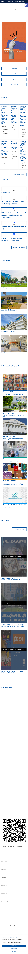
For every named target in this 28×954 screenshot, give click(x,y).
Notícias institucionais (14, 130)
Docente (14, 74)
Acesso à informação (19, 1)
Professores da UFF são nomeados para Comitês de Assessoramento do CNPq (4, 148)
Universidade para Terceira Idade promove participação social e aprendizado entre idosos (4, 115)
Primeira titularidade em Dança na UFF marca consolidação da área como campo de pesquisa (14, 114)
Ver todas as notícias (19, 174)
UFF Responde (14, 156)
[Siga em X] (11, 930)
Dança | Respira (6, 192)
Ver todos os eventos (19, 247)
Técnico (14, 79)
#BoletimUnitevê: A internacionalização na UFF (10, 579)
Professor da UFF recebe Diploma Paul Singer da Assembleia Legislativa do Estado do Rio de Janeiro (23, 151)
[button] (26, 5)
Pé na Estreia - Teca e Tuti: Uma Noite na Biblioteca (12, 672)
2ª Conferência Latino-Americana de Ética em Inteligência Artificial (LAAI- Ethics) (14, 215)
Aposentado (14, 84)
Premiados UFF (23, 166)
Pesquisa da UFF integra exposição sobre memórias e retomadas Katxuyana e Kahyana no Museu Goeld (23, 117)
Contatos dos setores (14, 921)
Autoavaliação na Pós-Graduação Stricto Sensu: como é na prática (13, 625)
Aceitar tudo (14, 945)
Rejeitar (14, 951)
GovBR (2, 1)
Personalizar (14, 948)
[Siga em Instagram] (6, 930)
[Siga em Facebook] (9, 930)
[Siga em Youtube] (17, 930)
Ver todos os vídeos (19, 529)
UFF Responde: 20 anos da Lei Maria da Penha (14, 145)
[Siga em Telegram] (22, 930)
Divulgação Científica (5, 131)
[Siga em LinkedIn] (14, 930)
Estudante (14, 69)
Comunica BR (10, 1)
